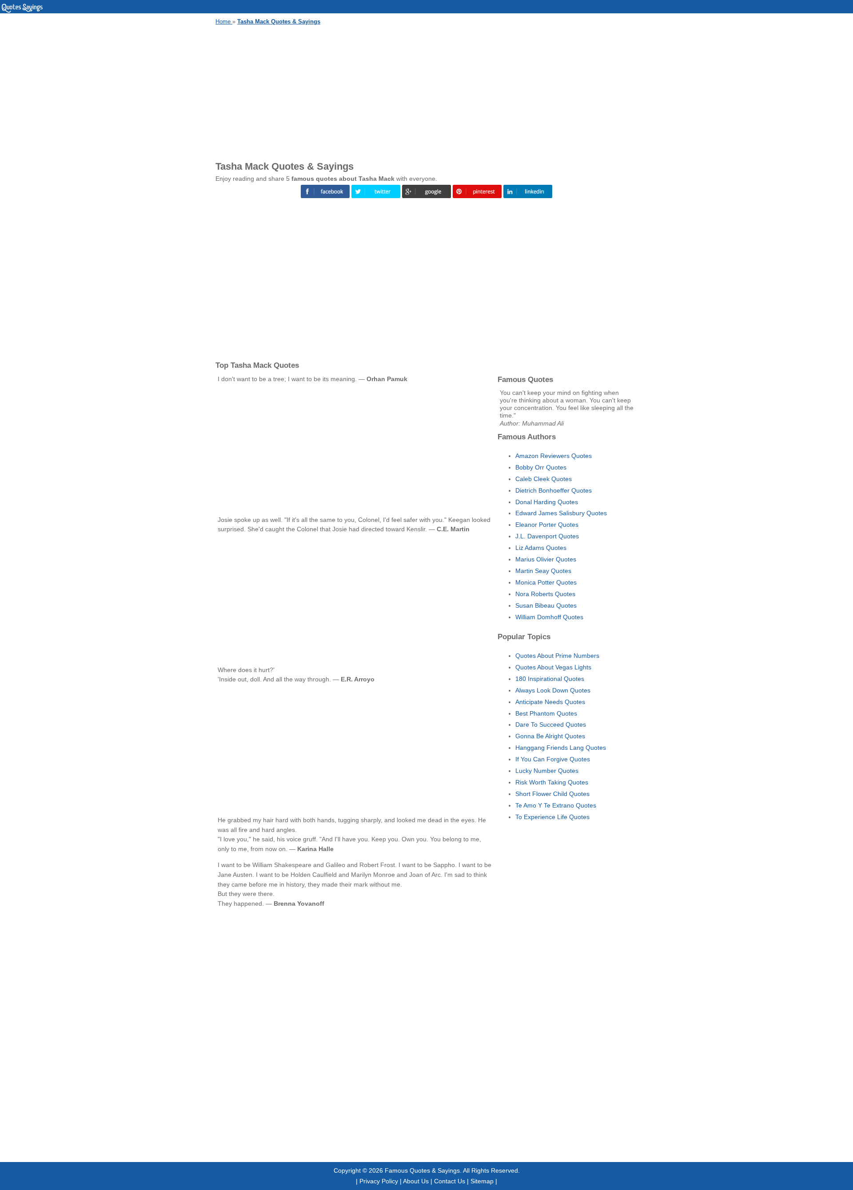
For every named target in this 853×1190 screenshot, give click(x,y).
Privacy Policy (378, 1181)
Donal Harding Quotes (546, 501)
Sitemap (482, 1181)
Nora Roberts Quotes (545, 593)
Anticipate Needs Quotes (550, 701)
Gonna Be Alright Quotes (550, 736)
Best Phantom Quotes (546, 713)
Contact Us (449, 1181)
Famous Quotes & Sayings (422, 1170)
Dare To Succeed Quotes (550, 724)
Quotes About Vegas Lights (553, 667)
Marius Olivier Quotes (545, 559)
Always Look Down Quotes (552, 690)
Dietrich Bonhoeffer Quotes (553, 490)
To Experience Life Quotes (552, 816)
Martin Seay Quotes (543, 570)
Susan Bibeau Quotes (546, 605)
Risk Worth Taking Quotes (551, 782)
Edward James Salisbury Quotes (561, 513)
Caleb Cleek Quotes (543, 478)
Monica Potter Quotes (546, 582)
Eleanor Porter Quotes (546, 524)
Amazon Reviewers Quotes (553, 455)
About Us (416, 1181)
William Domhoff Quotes (549, 617)
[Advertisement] (426, 91)
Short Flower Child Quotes (552, 793)
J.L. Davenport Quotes (547, 536)
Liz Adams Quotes (540, 547)
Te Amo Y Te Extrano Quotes (555, 805)
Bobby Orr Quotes (540, 467)
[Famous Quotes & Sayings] (22, 11)
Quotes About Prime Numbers (557, 655)
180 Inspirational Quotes (549, 678)
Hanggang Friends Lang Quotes (560, 747)
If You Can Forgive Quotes (552, 759)
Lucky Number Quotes (546, 770)
